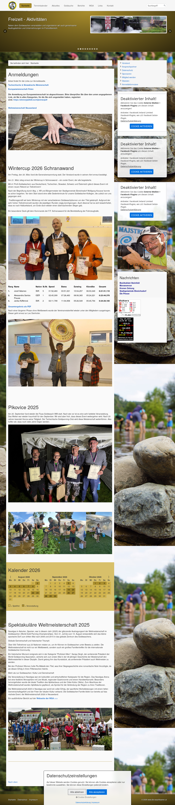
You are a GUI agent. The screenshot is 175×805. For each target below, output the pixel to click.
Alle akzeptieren (97, 792)
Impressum (33, 799)
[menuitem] (25, 5)
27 (73, 592)
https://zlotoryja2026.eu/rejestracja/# (30, 99)
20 (73, 589)
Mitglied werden (129, 77)
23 (37, 592)
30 (55, 596)
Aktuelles (56, 5)
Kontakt (110, 5)
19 (69, 589)
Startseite (25, 5)
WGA (91, 5)
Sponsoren (127, 73)
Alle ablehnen (77, 792)
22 (33, 592)
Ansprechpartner (129, 66)
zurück (122, 249)
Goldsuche (68, 5)
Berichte (81, 5)
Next (170, 31)
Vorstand (126, 63)
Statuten (125, 80)
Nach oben (13, 782)
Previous (5, 31)
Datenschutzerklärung (131, 121)
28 (46, 596)
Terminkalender (40, 5)
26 (69, 592)
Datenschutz (127, 70)
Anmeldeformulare (130, 84)
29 (50, 596)
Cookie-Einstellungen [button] (87, 797)
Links (100, 5)
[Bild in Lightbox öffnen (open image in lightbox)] (60, 729)
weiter (163, 249)
